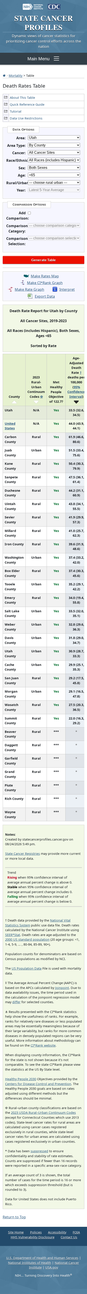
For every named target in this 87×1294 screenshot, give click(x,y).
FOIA (76, 1232)
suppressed (39, 1151)
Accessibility (57, 1232)
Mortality (16, 75)
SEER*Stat (12, 935)
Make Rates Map (45, 276)
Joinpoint (62, 988)
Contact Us (69, 1237)
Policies (36, 1232)
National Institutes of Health (29, 1263)
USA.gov (51, 1267)
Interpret (67, 289)
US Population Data (26, 968)
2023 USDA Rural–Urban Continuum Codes (43, 1112)
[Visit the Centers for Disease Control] (54, 4)
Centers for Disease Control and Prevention (38, 1084)
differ (16, 1002)
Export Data (45, 296)
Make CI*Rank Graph (45, 282)
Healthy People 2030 (20, 1079)
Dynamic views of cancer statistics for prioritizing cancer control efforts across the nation (43, 41)
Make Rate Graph (29, 289)
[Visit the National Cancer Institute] (33, 4)
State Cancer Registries (22, 853)
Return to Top (14, 1217)
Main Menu (38, 58)
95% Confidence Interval (76, 392)
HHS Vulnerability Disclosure (32, 1237)
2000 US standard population (27, 939)
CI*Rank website (43, 1045)
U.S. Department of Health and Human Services (42, 1258)
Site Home (16, 1232)
